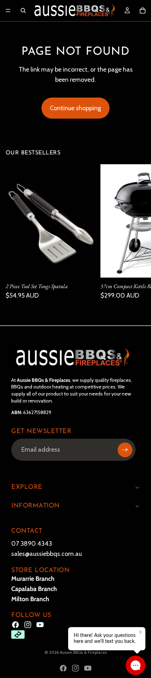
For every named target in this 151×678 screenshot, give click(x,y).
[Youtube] (40, 624)
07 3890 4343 (31, 543)
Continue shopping (75, 108)
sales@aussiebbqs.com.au (46, 554)
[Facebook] (15, 624)
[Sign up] (125, 449)
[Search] (23, 10)
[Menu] (8, 10)
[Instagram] (28, 624)
